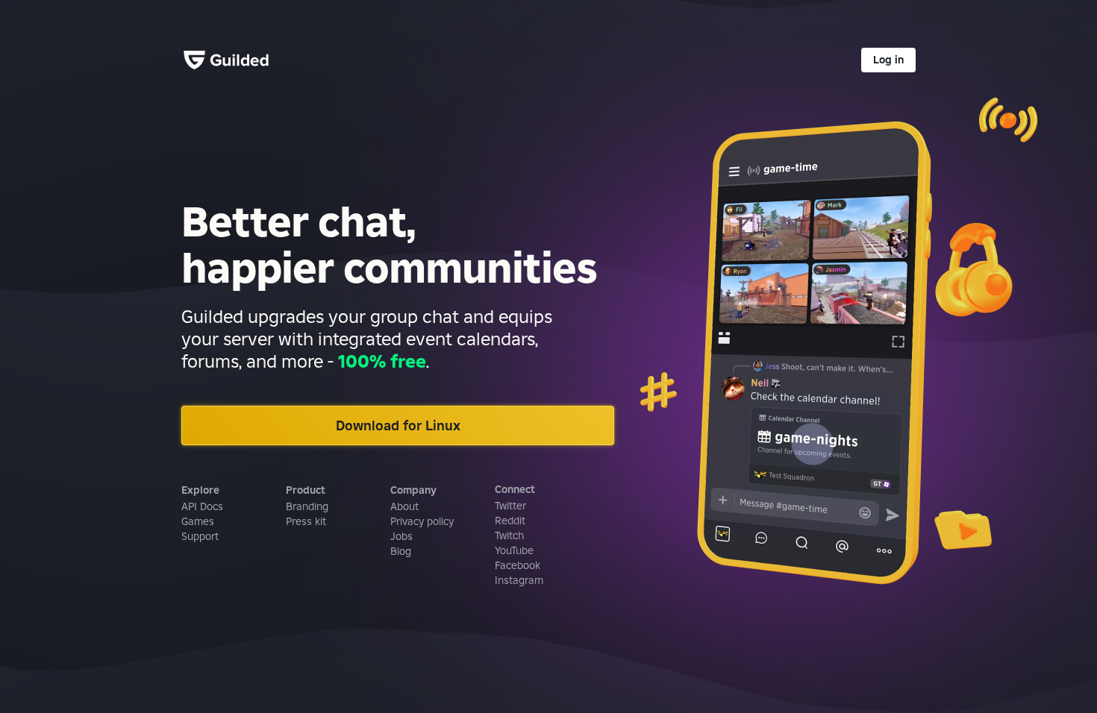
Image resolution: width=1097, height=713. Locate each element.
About (404, 506)
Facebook (517, 565)
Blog (400, 551)
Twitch (509, 535)
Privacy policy (422, 521)
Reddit (510, 521)
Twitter (510, 506)
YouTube (514, 550)
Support (200, 536)
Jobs (401, 536)
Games (197, 521)
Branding (307, 506)
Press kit (306, 521)
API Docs (202, 506)
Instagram (519, 580)
